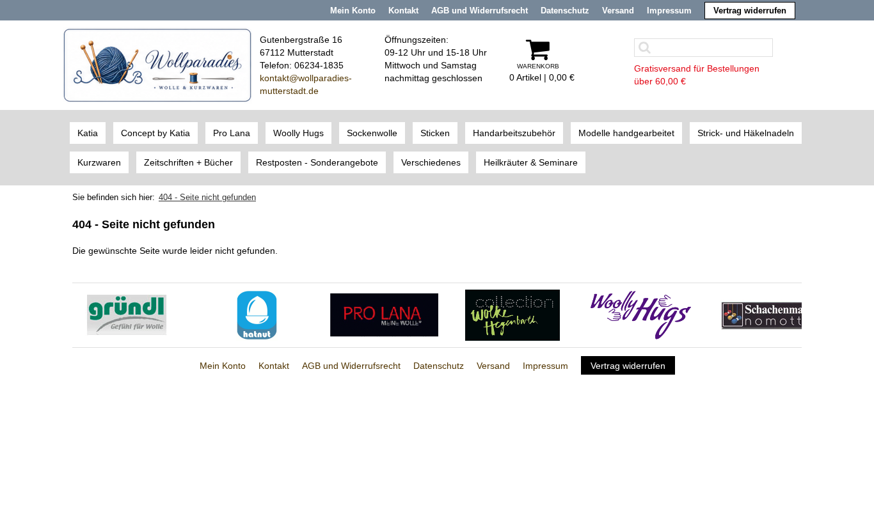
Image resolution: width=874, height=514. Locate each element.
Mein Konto (353, 10)
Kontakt (403, 10)
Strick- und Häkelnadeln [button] (745, 133)
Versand (618, 10)
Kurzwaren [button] (99, 162)
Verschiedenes (431, 162)
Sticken (435, 133)
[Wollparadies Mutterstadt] (157, 64)
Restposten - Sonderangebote (317, 162)
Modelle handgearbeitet (626, 133)
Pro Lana (231, 133)
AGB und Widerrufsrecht (479, 10)
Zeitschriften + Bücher (188, 162)
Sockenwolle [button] (372, 133)
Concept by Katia (155, 133)
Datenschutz (565, 10)
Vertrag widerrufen (749, 10)
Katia (87, 133)
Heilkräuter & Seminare (531, 162)
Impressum (669, 10)
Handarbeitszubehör (514, 133)
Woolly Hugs (298, 133)
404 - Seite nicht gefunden (207, 197)
